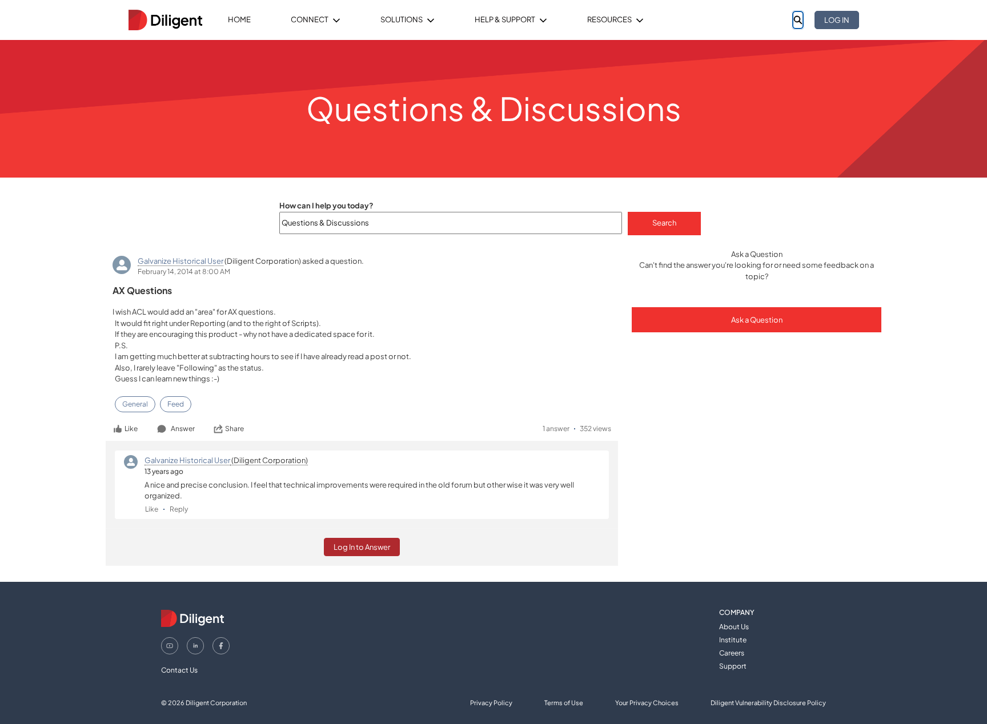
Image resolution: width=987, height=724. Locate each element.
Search (664, 222)
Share (234, 428)
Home (239, 19)
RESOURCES (609, 19)
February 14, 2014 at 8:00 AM (184, 271)
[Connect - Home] (165, 20)
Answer (183, 428)
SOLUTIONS (401, 19)
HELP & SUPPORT (505, 19)
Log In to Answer (362, 547)
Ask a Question (757, 319)
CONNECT (309, 19)
